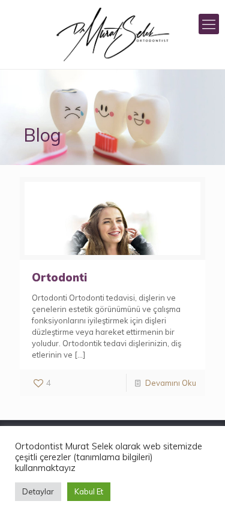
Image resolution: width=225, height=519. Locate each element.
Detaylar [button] (38, 491)
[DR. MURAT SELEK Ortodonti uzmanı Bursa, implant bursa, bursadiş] (112, 34)
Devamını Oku (170, 383)
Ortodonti (59, 277)
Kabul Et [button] (88, 491)
